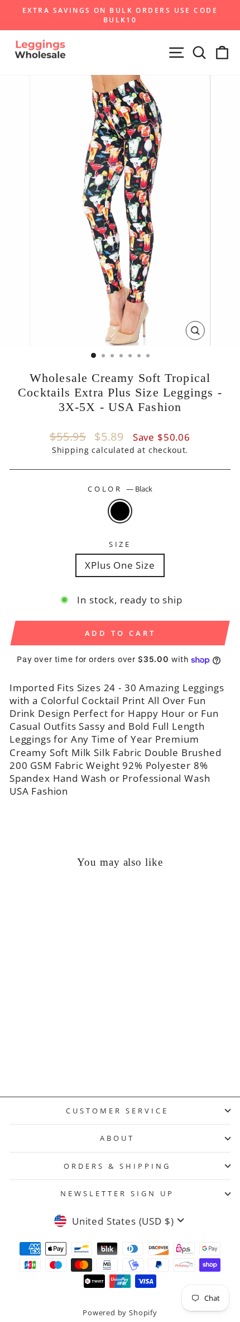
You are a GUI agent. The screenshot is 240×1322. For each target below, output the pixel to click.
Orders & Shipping (117, 1166)
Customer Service (117, 1111)
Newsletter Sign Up (117, 1193)
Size (120, 544)
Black (120, 511)
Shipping (70, 450)
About (117, 1138)
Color (120, 489)
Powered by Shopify (120, 1313)
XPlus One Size (120, 565)
